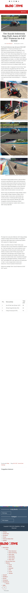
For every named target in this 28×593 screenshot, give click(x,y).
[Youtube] (16, 1)
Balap (8, 463)
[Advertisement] (14, 221)
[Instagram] (14, 1)
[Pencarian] (4, 587)
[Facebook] (9, 1)
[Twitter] (12, 1)
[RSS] (18, 1)
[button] (14, 91)
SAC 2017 (15, 463)
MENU (24, 11)
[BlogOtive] (14, 5)
